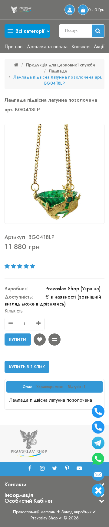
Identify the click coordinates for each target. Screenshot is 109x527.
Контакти (80, 46)
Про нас (13, 46)
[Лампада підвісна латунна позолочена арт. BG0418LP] (54, 174)
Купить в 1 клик (27, 367)
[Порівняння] (54, 339)
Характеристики (49, 387)
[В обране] (40, 339)
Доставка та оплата (47, 46)
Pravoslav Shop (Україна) (73, 288)
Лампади (58, 71)
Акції (99, 46)
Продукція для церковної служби (60, 65)
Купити (17, 339)
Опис (27, 387)
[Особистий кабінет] (69, 9)
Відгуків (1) (77, 387)
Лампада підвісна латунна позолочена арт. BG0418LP (57, 80)
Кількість (14, 310)
